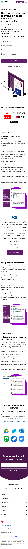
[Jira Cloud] (14, 439)
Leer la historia (15, 252)
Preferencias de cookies (7, 532)
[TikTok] (22, 489)
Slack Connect (8, 179)
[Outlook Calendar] (21, 430)
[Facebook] (12, 489)
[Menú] (26, 2)
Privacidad (3, 528)
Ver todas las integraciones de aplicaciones (13, 421)
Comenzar (20, 2)
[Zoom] (21, 439)
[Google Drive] (6, 430)
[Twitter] (14, 430)
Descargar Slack (5, 525)
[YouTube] (18, 489)
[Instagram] (9, 489)
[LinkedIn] (6, 489)
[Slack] (5, 2)
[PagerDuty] (6, 439)
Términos (10, 528)
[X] (15, 489)
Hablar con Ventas (14, 66)
